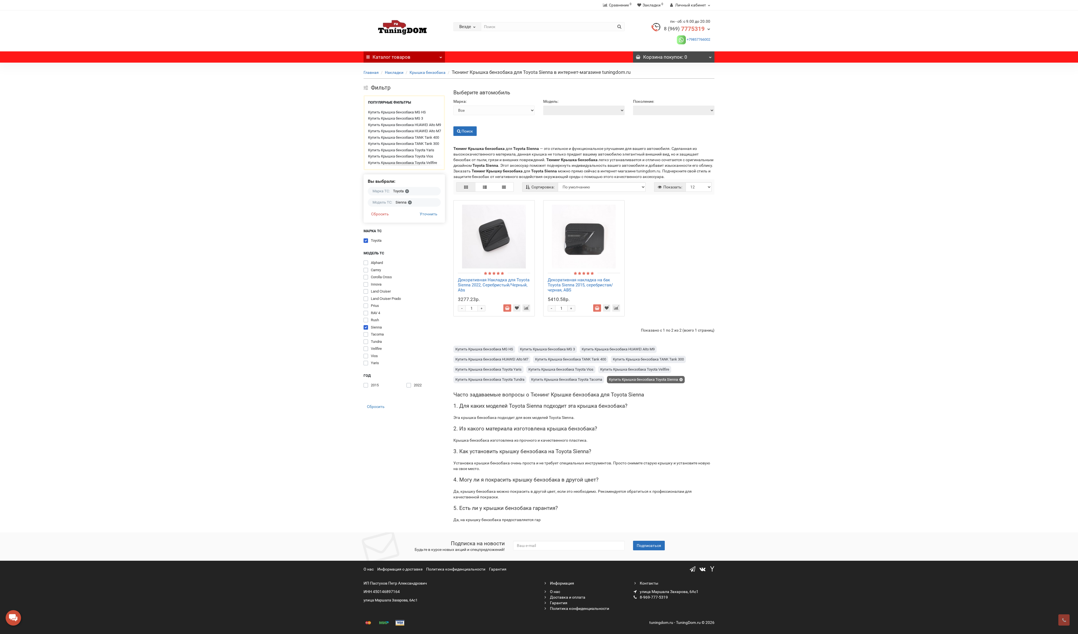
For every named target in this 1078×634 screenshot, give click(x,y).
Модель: (550, 101)
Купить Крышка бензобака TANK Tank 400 (403, 137)
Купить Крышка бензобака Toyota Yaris (401, 150)
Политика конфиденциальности (455, 569)
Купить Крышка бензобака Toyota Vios (400, 156)
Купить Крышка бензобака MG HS (397, 112)
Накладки (394, 72)
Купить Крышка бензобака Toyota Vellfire (402, 163)
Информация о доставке (399, 569)
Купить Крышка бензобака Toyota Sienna (643, 379)
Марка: (460, 101)
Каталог (391, 57)
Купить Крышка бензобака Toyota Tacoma (566, 379)
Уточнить (428, 214)
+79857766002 (698, 39)
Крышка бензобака (428, 72)
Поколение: (643, 101)
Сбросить (380, 214)
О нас (369, 569)
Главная (371, 72)
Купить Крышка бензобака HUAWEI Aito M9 (404, 125)
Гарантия (497, 569)
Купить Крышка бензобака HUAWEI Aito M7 (404, 131)
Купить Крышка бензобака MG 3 (395, 118)
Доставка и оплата (567, 597)
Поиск (459, 122)
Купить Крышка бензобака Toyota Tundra (489, 379)
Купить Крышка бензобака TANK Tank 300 (403, 144)
